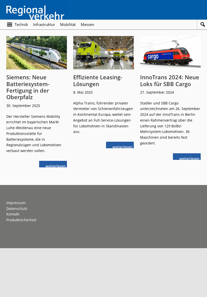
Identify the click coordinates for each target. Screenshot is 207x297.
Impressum (15, 202)
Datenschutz (17, 208)
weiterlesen (57, 165)
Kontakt (12, 214)
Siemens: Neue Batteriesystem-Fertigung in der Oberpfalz (27, 87)
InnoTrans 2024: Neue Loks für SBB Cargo (169, 80)
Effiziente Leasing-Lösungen (97, 80)
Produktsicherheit (21, 219)
